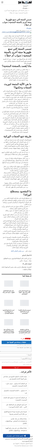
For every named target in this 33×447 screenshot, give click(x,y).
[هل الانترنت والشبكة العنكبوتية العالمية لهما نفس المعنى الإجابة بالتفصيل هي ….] (24, 322)
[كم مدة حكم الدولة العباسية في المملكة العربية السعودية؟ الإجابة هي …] (8, 303)
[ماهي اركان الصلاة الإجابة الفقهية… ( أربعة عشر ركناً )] (8, 283)
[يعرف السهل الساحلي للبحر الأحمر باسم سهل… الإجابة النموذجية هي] (24, 283)
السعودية (30, 439)
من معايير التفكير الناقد (17, 251)
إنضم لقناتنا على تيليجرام (15, 436)
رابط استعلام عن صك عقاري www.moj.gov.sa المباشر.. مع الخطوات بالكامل (16, 421)
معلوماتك (28, 28)
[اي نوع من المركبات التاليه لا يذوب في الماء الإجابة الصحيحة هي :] (24, 303)
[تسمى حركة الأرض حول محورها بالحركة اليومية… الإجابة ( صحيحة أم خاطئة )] (8, 322)
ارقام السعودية (28, 441)
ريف (23, 441)
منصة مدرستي (9, 439)
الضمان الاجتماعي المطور (20, 439)
